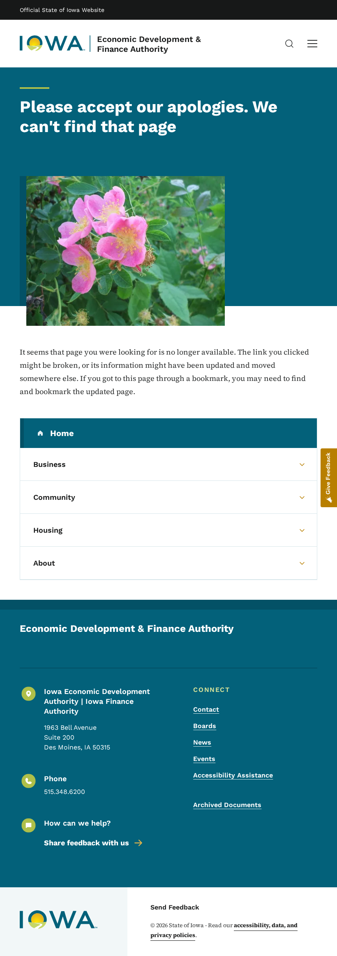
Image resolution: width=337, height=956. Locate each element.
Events (204, 759)
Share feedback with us (86, 842)
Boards (204, 726)
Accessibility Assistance (233, 775)
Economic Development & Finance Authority (149, 44)
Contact (206, 709)
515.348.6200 (64, 792)
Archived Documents (227, 805)
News (202, 742)
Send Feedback (174, 907)
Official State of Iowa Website (62, 10)
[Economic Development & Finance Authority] (52, 43)
